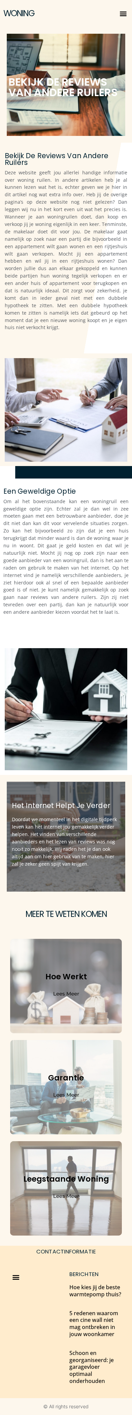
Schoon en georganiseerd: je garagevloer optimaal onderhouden (91, 1367)
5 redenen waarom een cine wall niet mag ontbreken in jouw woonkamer (93, 1323)
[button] (123, 13)
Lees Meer (66, 993)
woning (18, 13)
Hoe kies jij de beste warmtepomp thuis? (95, 1290)
